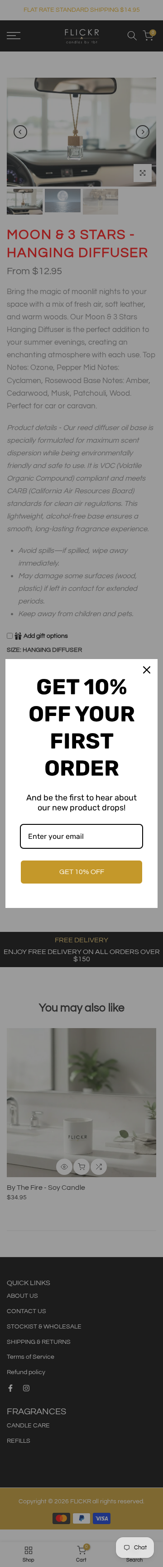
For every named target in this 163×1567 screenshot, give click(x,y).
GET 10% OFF (81, 871)
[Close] (147, 670)
